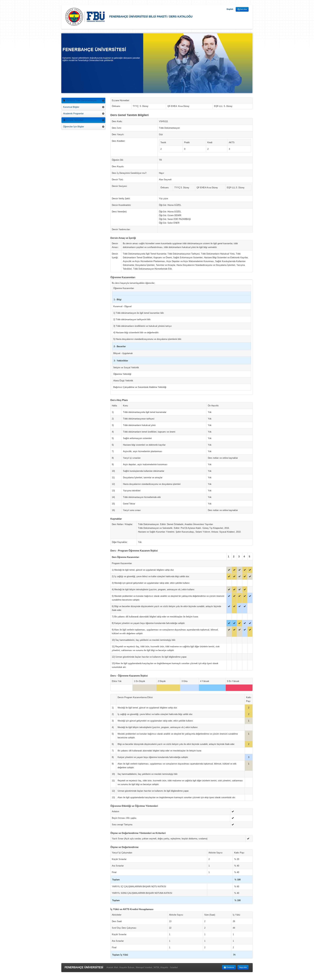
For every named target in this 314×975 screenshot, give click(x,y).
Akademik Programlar (73, 113)
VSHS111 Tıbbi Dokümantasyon (80, 100)
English (230, 9)
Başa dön (243, 967)
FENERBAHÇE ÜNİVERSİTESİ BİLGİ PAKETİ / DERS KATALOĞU (150, 16)
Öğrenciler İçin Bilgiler (73, 126)
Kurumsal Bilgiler (71, 107)
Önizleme (230, 967)
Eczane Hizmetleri (74, 120)
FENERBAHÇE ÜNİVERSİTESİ (84, 967)
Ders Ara (243, 9)
